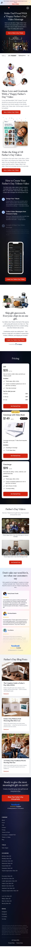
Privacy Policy (11, 943)
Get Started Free (15, 406)
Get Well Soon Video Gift (8, 878)
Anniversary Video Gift (7, 861)
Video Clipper (5, 848)
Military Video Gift (6, 898)
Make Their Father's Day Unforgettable (15, 798)
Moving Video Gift (6, 903)
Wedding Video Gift (6, 858)
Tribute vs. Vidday (6, 837)
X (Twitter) (4, 916)
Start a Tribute (15, 4)
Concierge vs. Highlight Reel (9, 834)
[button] (15, 526)
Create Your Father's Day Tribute (15, 279)
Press (3, 822)
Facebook (4, 914)
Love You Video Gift (7, 896)
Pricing (3, 830)
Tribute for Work (6, 832)
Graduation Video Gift (7, 868)
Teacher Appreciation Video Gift (9, 870)
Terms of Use (19, 943)
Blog (3, 839)
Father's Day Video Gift (7, 883)
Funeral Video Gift (6, 866)
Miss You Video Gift (7, 901)
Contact (4, 827)
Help (3, 825)
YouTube (4, 919)
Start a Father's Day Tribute (15, 33)
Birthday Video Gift (6, 856)
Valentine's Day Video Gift (8, 888)
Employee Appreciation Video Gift (10, 890)
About (3, 820)
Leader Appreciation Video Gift (9, 881)
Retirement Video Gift (7, 863)
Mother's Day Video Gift (8, 886)
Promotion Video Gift (7, 876)
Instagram (4, 911)
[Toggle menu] (27, 8)
